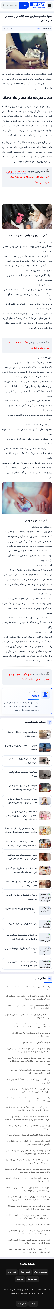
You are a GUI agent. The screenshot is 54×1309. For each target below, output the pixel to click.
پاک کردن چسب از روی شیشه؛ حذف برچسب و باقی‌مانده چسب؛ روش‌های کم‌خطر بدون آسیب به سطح (27, 1118)
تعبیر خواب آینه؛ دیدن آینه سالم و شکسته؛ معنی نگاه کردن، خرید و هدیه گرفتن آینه (28, 1208)
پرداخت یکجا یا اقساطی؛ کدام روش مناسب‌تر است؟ (28, 1135)
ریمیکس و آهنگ (40, 1272)
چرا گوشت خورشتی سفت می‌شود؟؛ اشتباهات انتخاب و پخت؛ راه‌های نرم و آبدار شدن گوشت (28, 1217)
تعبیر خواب (11, 1272)
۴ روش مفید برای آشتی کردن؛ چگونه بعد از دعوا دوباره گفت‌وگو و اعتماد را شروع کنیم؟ (28, 998)
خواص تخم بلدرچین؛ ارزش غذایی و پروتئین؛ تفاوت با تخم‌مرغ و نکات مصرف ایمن (28, 1143)
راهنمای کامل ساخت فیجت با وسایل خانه (33, 1224)
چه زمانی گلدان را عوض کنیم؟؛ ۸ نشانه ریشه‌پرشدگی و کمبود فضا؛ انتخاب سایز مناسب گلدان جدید (28, 1109)
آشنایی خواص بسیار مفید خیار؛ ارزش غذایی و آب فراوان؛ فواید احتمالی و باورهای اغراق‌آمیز (27, 1152)
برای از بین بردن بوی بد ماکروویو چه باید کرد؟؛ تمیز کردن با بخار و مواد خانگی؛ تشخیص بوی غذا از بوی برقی (29, 1061)
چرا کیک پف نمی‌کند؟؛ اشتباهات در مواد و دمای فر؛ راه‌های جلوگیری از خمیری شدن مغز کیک (29, 1251)
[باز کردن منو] (50, 5)
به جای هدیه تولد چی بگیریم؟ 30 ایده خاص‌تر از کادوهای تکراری (30, 1035)
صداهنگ (20, 1279)
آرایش (38, 29)
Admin (35, 696)
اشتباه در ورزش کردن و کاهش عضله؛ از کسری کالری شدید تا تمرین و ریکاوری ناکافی (29, 1242)
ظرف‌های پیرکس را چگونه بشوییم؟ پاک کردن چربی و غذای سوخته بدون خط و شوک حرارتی (28, 1090)
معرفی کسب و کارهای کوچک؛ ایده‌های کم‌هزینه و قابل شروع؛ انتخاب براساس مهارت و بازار (28, 1189)
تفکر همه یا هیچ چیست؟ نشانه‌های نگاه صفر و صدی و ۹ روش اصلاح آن (27, 1016)
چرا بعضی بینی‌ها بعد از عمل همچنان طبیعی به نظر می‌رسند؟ (29, 1127)
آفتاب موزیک (32, 1279)
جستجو (24, 5)
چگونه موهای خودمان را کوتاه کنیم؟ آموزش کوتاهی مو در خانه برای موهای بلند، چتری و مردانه (28, 1050)
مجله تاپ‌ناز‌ (37, 5)
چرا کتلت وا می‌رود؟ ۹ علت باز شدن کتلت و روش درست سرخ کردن (27, 1081)
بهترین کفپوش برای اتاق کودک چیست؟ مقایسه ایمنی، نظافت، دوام (27, 988)
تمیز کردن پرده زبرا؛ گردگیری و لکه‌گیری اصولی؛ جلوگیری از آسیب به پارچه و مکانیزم (27, 1161)
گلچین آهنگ (25, 1272)
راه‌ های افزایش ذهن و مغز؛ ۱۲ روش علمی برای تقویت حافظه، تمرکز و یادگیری (28, 1007)
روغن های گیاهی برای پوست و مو (36, 1042)
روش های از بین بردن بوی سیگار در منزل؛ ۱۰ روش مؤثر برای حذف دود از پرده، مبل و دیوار (28, 1099)
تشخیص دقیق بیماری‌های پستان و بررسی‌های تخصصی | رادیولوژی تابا (27, 1180)
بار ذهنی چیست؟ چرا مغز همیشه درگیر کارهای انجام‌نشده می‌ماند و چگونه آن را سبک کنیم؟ (31, 1025)
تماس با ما (22, 1303)
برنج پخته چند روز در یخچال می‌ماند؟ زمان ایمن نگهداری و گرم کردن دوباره (30, 1072)
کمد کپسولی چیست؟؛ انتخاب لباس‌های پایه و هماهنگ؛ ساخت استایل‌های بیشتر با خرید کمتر (27, 1171)
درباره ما (33, 1303)
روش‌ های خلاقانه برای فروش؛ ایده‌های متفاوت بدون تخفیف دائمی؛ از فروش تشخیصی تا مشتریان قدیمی (28, 1198)
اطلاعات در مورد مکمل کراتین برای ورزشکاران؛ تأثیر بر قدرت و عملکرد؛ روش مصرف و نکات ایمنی (28, 1232)
